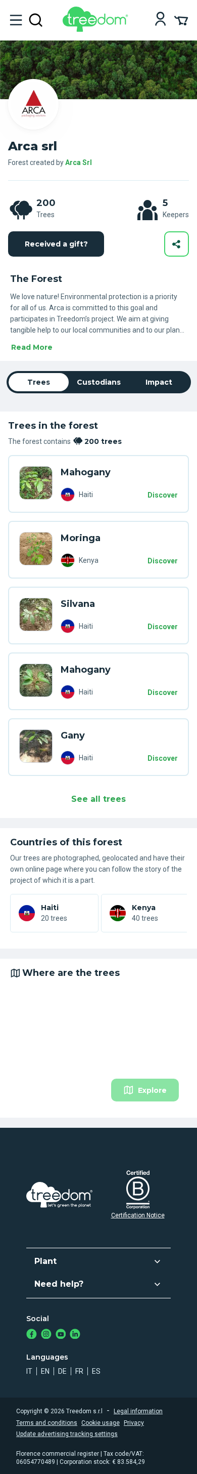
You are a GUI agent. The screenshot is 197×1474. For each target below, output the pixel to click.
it (29, 1371)
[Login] (160, 20)
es (96, 1371)
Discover (162, 495)
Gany (73, 735)
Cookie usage (100, 1422)
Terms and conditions (46, 1422)
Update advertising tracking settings (67, 1434)
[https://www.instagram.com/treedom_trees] (46, 1335)
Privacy (134, 1422)
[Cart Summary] (181, 19)
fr (79, 1371)
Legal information (138, 1411)
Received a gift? (56, 244)
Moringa (81, 538)
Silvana (78, 603)
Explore (152, 1090)
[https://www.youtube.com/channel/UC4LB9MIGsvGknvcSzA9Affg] (61, 1335)
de (62, 1371)
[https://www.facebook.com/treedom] (31, 1335)
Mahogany (86, 472)
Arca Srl (78, 162)
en (45, 1371)
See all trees (98, 799)
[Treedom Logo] (97, 29)
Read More (32, 347)
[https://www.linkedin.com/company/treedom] (75, 1335)
